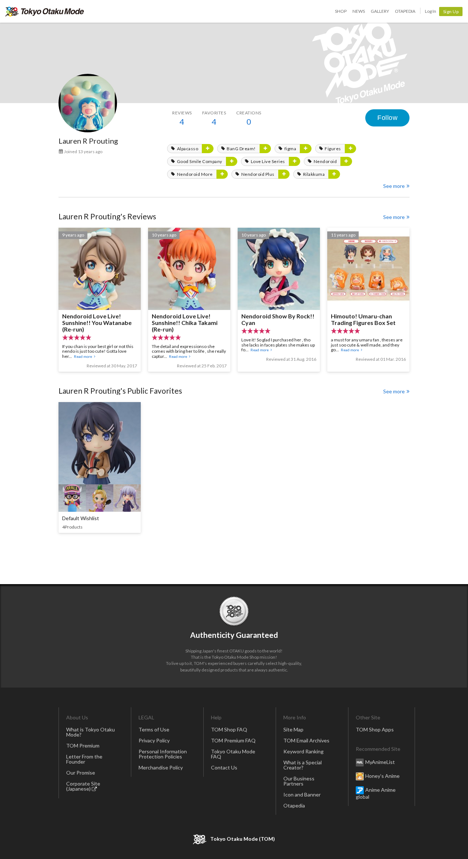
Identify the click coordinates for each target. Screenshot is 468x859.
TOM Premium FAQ (233, 740)
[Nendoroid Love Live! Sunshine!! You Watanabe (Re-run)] (99, 300)
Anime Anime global (376, 792)
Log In (430, 11)
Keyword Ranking (303, 751)
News (358, 11)
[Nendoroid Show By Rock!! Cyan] (279, 300)
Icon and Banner (302, 794)
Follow (387, 117)
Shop (341, 11)
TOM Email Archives (306, 740)
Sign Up (451, 11)
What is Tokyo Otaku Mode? (90, 732)
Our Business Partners (298, 781)
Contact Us (224, 767)
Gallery (380, 11)
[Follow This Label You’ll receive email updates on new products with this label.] (208, 148)
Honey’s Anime (382, 775)
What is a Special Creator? (302, 765)
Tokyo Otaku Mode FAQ (233, 754)
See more (394, 186)
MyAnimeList (380, 761)
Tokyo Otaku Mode (44, 11)
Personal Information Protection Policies (163, 754)
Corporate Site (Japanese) (83, 786)
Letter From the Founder (84, 759)
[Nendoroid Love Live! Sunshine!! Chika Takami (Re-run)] (189, 300)
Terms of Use (154, 729)
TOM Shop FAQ (229, 729)
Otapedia (405, 11)
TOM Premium (82, 745)
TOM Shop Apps (375, 729)
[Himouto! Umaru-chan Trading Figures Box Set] (368, 300)
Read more (83, 356)
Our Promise (80, 772)
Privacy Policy (154, 740)
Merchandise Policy (161, 767)
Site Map (293, 729)
